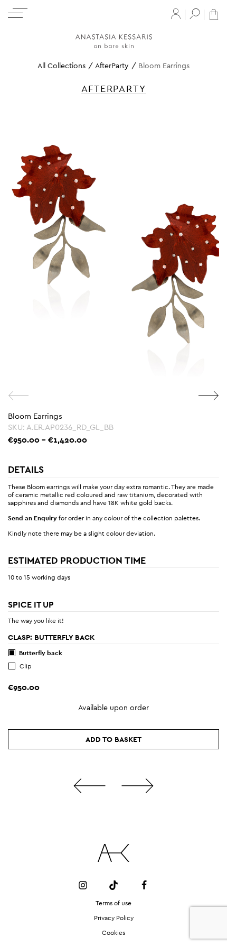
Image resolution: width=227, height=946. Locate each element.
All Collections (61, 65)
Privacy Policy (114, 918)
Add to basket (113, 739)
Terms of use (113, 903)
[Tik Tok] (113, 884)
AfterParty (112, 65)
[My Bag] (213, 13)
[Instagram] (83, 884)
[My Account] (175, 13)
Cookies (113, 933)
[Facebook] (144, 884)
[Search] (194, 13)
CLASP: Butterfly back (51, 637)
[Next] (208, 395)
